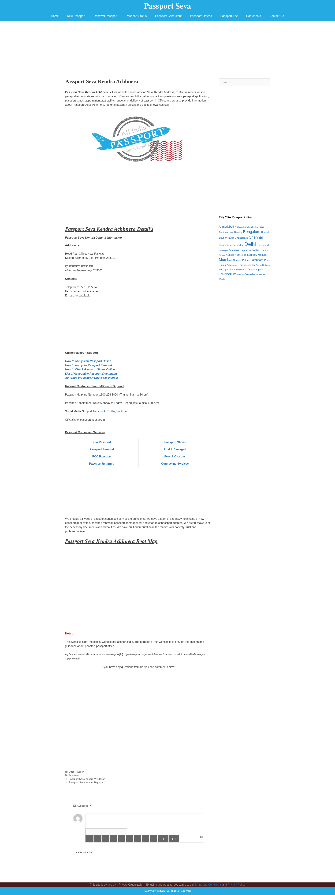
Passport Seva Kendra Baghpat (86, 782)
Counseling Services (175, 463)
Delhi (250, 244)
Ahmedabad (226, 226)
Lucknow (252, 255)
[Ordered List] (121, 838)
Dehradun (238, 245)
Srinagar (223, 269)
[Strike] (113, 838)
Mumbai (225, 259)
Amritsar (223, 232)
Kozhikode (240, 255)
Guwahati (234, 250)
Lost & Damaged (175, 449)
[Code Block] (145, 838)
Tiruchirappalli (255, 269)
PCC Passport (101, 456)
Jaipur (243, 250)
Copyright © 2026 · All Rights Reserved (167, 890)
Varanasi (240, 274)
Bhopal (265, 232)
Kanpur (222, 255)
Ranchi (243, 265)
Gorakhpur (223, 250)
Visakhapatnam (255, 274)
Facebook (99, 411)
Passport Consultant (168, 16)
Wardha (222, 279)
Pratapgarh (256, 259)
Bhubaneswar (226, 237)
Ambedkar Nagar (257, 227)
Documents (253, 16)
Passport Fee (229, 16)
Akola (237, 227)
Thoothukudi (241, 270)
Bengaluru (251, 232)
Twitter (111, 411)
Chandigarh (241, 237)
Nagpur (237, 260)
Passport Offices (201, 16)
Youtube (121, 411)
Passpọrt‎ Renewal (102, 449)
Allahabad (244, 227)
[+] (174, 838)
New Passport (76, 16)
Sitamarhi (260, 265)
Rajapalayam (232, 265)
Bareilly (238, 232)
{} (162, 838)
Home (55, 16)
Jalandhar (254, 250)
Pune (267, 260)
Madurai (262, 255)
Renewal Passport (105, 16)
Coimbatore (225, 245)
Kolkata (230, 255)
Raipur (222, 265)
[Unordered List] (129, 838)
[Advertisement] (167, 46)
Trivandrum (227, 274)
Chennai (256, 237)
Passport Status (136, 16)
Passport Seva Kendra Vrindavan (87, 779)
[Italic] (97, 838)
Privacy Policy (236, 884)
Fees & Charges (175, 456)
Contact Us (276, 16)
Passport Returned (101, 463)
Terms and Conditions (208, 884)
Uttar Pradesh (76, 771)
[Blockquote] (137, 838)
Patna (245, 260)
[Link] (153, 838)
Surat (232, 269)
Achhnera (74, 775)
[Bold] (89, 838)
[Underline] (105, 838)
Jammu (265, 250)
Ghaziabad (263, 245)
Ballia (231, 232)
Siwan (267, 265)
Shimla (251, 265)
